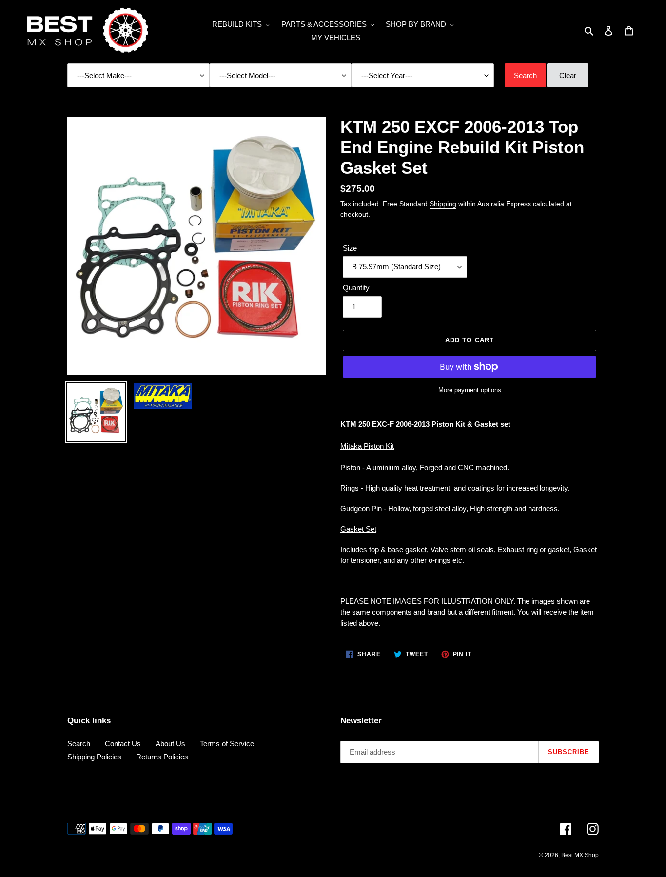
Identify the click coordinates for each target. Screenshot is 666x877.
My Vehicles (335, 37)
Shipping (443, 204)
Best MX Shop (580, 855)
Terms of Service (227, 743)
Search (78, 743)
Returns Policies (162, 757)
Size (350, 248)
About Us (170, 743)
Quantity (356, 287)
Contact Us (123, 743)
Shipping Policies (94, 757)
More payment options (469, 390)
